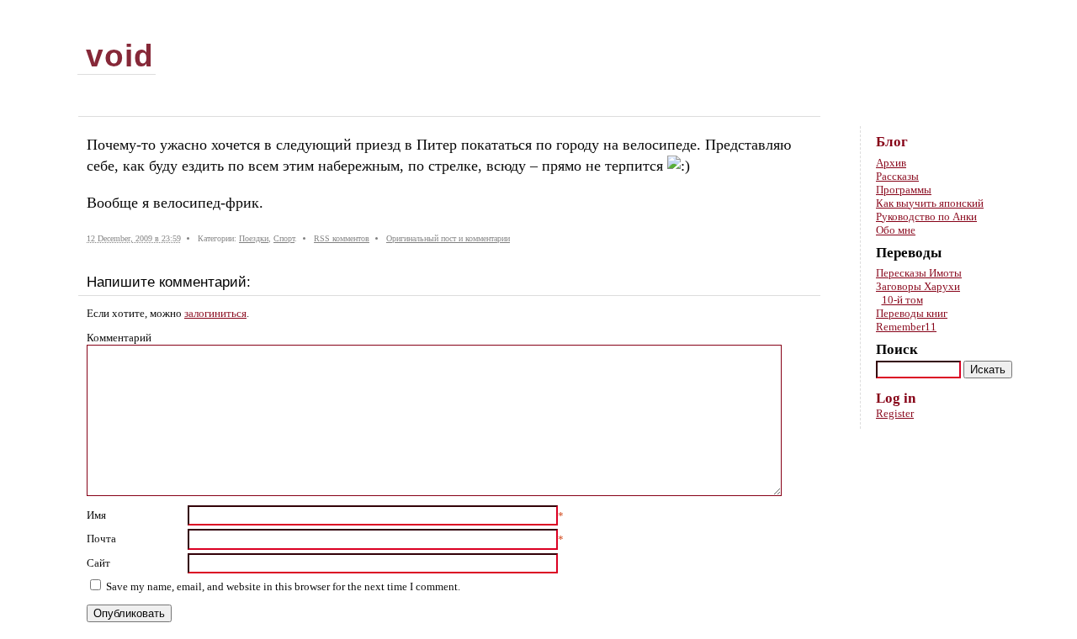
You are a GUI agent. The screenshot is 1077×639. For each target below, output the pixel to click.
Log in (895, 398)
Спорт (283, 238)
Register (895, 413)
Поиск (897, 349)
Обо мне (895, 230)
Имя (96, 515)
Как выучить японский (930, 203)
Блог (892, 142)
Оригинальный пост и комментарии (448, 238)
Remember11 (906, 326)
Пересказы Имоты (919, 273)
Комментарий (119, 337)
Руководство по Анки (926, 216)
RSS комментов (341, 238)
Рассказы (897, 176)
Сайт (98, 563)
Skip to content (996, 25)
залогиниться (215, 313)
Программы (903, 189)
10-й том (902, 299)
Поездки (253, 238)
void (120, 55)
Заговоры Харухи (918, 286)
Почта (101, 538)
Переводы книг (911, 313)
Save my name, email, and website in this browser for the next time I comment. (283, 586)
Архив (891, 162)
